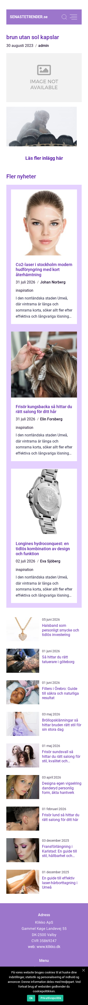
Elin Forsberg (51, 419)
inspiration (24, 290)
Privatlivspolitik (51, 998)
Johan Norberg (52, 282)
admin (43, 45)
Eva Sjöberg (50, 561)
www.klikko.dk (48, 946)
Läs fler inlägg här (44, 158)
